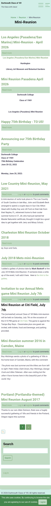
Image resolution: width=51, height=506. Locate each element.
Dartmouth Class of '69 (11, 3)
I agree (43, 502)
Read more (7, 53)
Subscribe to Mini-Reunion (3, 432)
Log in (20, 194)
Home (13, 17)
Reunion (22, 17)
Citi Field (23, 321)
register (29, 194)
